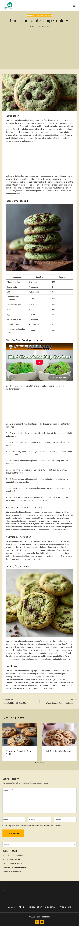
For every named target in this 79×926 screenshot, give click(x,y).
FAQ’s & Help (65, 907)
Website (58, 819)
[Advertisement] (39, 54)
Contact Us (41, 890)
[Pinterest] (42, 922)
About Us (41, 887)
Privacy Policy (41, 894)
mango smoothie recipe (12, 863)
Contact (11, 907)
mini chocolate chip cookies (58, 751)
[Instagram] (37, 922)
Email (32, 819)
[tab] (35, 762)
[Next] (73, 741)
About (21, 907)
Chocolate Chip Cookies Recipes (39, 15)
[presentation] (19, 734)
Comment (8, 790)
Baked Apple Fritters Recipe (13, 855)
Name (6, 819)
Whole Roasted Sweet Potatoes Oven (61, 701)
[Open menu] (74, 5)
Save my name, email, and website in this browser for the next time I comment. (33, 826)
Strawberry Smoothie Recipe (14, 867)
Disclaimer (50, 907)
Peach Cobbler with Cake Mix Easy (16, 701)
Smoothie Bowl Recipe (11, 871)
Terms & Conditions (41, 897)
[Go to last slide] (5, 741)
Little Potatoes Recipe (11, 859)
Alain (33, 26)
